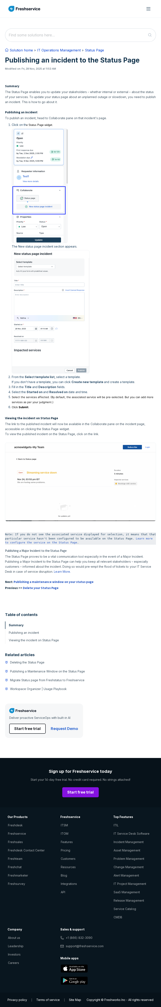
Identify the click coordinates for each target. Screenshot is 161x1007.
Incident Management (129, 842)
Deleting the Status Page (27, 662)
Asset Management (127, 850)
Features (67, 842)
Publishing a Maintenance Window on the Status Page (47, 671)
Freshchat (15, 867)
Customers (68, 858)
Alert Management (126, 875)
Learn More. (62, 571)
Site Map (75, 1000)
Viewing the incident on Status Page (34, 640)
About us (14, 937)
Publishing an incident (24, 632)
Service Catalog (125, 909)
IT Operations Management (59, 50)
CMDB (118, 917)
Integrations (69, 884)
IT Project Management (130, 884)
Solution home (21, 50)
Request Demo (64, 728)
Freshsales (15, 842)
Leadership (15, 946)
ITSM (64, 825)
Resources (68, 867)
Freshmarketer (18, 875)
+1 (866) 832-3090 (79, 937)
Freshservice (17, 833)
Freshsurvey (16, 884)
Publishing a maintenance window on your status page (53, 582)
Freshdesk (15, 825)
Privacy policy (17, 1000)
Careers (13, 963)
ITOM (64, 833)
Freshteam (15, 858)
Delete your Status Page (40, 588)
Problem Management (129, 858)
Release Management (129, 900)
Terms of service (48, 1000)
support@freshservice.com (85, 946)
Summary (16, 625)
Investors (14, 954)
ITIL (116, 825)
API (63, 892)
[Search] (150, 35)
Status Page (94, 50)
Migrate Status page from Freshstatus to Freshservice (47, 680)
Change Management (129, 867)
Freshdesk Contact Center (26, 850)
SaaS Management (127, 892)
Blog (64, 875)
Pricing (65, 850)
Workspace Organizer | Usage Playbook (38, 689)
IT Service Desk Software (131, 833)
